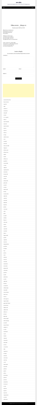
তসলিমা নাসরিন (5, 222)
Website (4, 73)
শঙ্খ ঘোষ (5, 333)
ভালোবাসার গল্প (5, 355)
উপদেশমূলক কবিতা (6, 174)
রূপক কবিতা (5, 279)
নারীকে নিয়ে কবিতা (6, 189)
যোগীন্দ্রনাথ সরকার (6, 309)
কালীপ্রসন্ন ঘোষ (6, 158)
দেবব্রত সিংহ (5, 226)
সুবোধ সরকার (5, 379)
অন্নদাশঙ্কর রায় (6, 110)
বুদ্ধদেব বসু (5, 252)
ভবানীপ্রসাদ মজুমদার (6, 287)
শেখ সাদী (5, 362)
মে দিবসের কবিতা (5, 270)
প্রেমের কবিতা (5, 198)
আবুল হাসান (5, 128)
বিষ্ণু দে (4, 250)
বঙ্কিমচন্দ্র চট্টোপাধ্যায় (6, 244)
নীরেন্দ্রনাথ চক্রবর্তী (6, 235)
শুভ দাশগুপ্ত (5, 344)
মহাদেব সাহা (5, 296)
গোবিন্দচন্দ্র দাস (5, 167)
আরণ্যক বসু (5, 132)
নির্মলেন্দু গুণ (5, 233)
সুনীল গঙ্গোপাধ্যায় (6, 375)
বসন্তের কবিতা (5, 200)
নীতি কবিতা (5, 191)
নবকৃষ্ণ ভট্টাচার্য (5, 228)
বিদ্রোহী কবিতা (5, 202)
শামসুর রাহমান (5, 338)
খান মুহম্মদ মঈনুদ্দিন (6, 163)
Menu (32, 7)
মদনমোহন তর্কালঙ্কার (6, 292)
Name (4, 68)
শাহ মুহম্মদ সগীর (5, 340)
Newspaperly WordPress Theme (22, 403)
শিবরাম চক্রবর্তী (5, 342)
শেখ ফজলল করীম (6, 346)
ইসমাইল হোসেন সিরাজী (6, 145)
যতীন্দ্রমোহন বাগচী (6, 307)
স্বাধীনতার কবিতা (6, 399)
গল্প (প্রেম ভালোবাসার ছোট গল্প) (7, 99)
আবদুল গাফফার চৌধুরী (6, 121)
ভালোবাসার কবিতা (6, 263)
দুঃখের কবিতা (5, 185)
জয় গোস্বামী (5, 215)
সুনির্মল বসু (5, 373)
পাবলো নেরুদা (5, 259)
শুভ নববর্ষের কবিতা (6, 285)
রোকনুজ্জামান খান (5, 327)
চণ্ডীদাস (5, 211)
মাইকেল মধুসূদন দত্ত (6, 298)
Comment (5, 55)
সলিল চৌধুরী (5, 353)
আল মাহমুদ (5, 134)
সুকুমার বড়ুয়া (5, 368)
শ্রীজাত (4, 349)
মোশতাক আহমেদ (5, 357)
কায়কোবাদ (5, 156)
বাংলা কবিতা (18, 2)
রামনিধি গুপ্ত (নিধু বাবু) (6, 320)
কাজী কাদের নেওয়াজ (6, 150)
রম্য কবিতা (5, 274)
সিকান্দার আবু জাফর (6, 364)
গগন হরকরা (5, 165)
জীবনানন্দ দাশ (5, 220)
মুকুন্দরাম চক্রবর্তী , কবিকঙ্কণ (7, 303)
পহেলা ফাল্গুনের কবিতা (6, 193)
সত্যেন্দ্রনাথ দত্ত (5, 351)
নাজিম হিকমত (5, 257)
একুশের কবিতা (5, 176)
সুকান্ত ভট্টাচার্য (5, 366)
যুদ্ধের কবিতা (5, 272)
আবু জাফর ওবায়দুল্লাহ (6, 126)
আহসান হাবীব (5, 143)
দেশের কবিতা (5, 187)
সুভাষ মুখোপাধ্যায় (6, 381)
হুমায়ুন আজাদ (5, 388)
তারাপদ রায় (5, 224)
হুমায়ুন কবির (5, 390)
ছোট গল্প (4, 255)
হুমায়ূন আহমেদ (5, 392)
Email (20, 68)
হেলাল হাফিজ (5, 397)
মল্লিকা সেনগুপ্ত (6, 294)
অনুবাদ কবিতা (5, 104)
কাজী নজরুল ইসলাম (6, 152)
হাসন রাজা (5, 386)
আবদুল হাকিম (5, 123)
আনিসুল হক (5, 119)
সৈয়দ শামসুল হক (5, 384)
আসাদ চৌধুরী (5, 141)
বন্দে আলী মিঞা (5, 246)
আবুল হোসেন (5, 130)
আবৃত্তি (4, 106)
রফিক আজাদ (5, 314)
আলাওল (4, 139)
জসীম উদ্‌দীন (5, 217)
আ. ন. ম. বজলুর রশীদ (6, 117)
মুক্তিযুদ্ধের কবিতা (6, 268)
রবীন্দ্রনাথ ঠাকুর (5, 316)
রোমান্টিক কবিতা (5, 281)
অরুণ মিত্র (5, 115)
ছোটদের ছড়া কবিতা (6, 180)
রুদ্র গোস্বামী (5, 322)
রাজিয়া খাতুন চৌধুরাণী (6, 318)
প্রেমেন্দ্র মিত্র (5, 239)
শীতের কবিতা (5, 283)
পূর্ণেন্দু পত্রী (5, 237)
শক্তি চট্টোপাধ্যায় (6, 331)
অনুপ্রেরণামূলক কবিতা (6, 169)
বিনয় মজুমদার (5, 248)
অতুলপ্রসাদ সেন (5, 108)
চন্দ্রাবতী (4, 213)
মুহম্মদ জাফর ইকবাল (6, 305)
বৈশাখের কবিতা (5, 261)
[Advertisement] (18, 16)
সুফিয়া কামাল (5, 377)
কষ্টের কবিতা (5, 178)
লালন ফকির (5, 329)
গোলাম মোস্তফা (5, 209)
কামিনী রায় (5, 154)
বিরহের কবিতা (5, 204)
